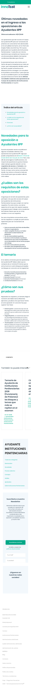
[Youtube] (21, 612)
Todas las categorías (11, 460)
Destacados (8, 463)
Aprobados (8, 482)
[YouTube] (21, 582)
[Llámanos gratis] (20, 2)
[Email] (28, 357)
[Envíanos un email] (17, 2)
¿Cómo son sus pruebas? (14, 126)
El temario (10, 122)
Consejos (7, 474)
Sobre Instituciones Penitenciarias (15, 486)
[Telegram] (19, 587)
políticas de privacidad (13, 549)
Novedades (8, 467)
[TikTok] (16, 612)
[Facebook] (13, 587)
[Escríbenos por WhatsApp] (23, 2)
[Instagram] (11, 582)
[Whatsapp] (21, 357)
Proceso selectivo (10, 471)
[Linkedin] (25, 357)
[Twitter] (16, 582)
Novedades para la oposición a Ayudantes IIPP (16, 113)
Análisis (7, 478)
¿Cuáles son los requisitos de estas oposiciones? (15, 118)
